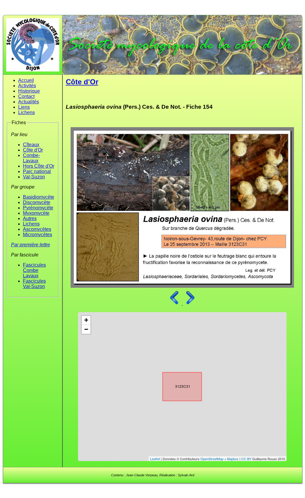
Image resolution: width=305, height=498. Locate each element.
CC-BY (246, 458)
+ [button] (86, 320)
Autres (30, 218)
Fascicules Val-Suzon (34, 283)
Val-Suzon (34, 176)
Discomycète (36, 202)
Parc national (37, 171)
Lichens (26, 112)
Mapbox (233, 458)
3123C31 (177, 385)
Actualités (28, 101)
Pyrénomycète (38, 207)
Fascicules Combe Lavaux (34, 270)
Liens (24, 107)
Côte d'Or (33, 149)
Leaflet (155, 458)
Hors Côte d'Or (38, 166)
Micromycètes (37, 234)
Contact (26, 96)
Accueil (26, 80)
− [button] (86, 329)
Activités (27, 85)
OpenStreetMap (211, 458)
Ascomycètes (37, 229)
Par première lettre (30, 244)
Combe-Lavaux (31, 158)
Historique (29, 91)
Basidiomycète (38, 197)
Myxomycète (36, 213)
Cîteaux (31, 144)
